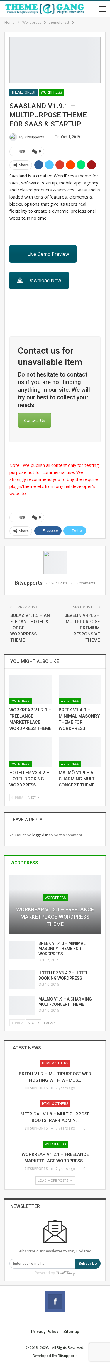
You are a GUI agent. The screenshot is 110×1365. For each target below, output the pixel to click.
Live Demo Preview (48, 254)
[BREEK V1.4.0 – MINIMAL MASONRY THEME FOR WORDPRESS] (80, 689)
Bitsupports (67, 1355)
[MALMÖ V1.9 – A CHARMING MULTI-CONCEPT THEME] (80, 752)
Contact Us (34, 420)
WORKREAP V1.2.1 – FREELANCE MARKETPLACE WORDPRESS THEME (55, 916)
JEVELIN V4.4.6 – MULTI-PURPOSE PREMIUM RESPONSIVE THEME (82, 628)
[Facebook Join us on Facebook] (55, 1301)
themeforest (23, 92)
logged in (40, 834)
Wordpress (51, 92)
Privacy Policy (44, 1331)
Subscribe (88, 1263)
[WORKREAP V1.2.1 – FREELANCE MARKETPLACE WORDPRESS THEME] (30, 689)
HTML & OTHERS (55, 1063)
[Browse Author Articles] (55, 562)
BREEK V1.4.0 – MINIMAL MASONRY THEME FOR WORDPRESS (61, 948)
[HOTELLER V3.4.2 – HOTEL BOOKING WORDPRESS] (30, 752)
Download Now (44, 280)
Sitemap (71, 1331)
